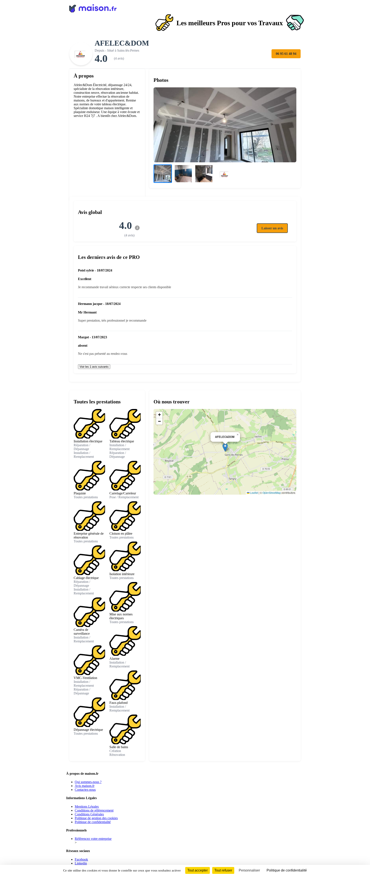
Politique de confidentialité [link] (287, 870)
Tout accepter (197, 870)
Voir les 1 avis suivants (94, 366)
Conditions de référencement (94, 810)
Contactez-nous (85, 789)
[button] (225, 447)
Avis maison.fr (84, 786)
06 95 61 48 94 (286, 53)
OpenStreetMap (272, 492)
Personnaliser (249, 870)
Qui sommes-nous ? (88, 782)
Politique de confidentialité (93, 822)
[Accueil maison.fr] (185, 7)
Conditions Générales (89, 814)
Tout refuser (223, 870)
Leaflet (253, 492)
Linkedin (81, 863)
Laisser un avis (272, 228)
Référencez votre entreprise (93, 838)
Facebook (81, 859)
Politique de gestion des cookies (96, 818)
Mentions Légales (87, 806)
